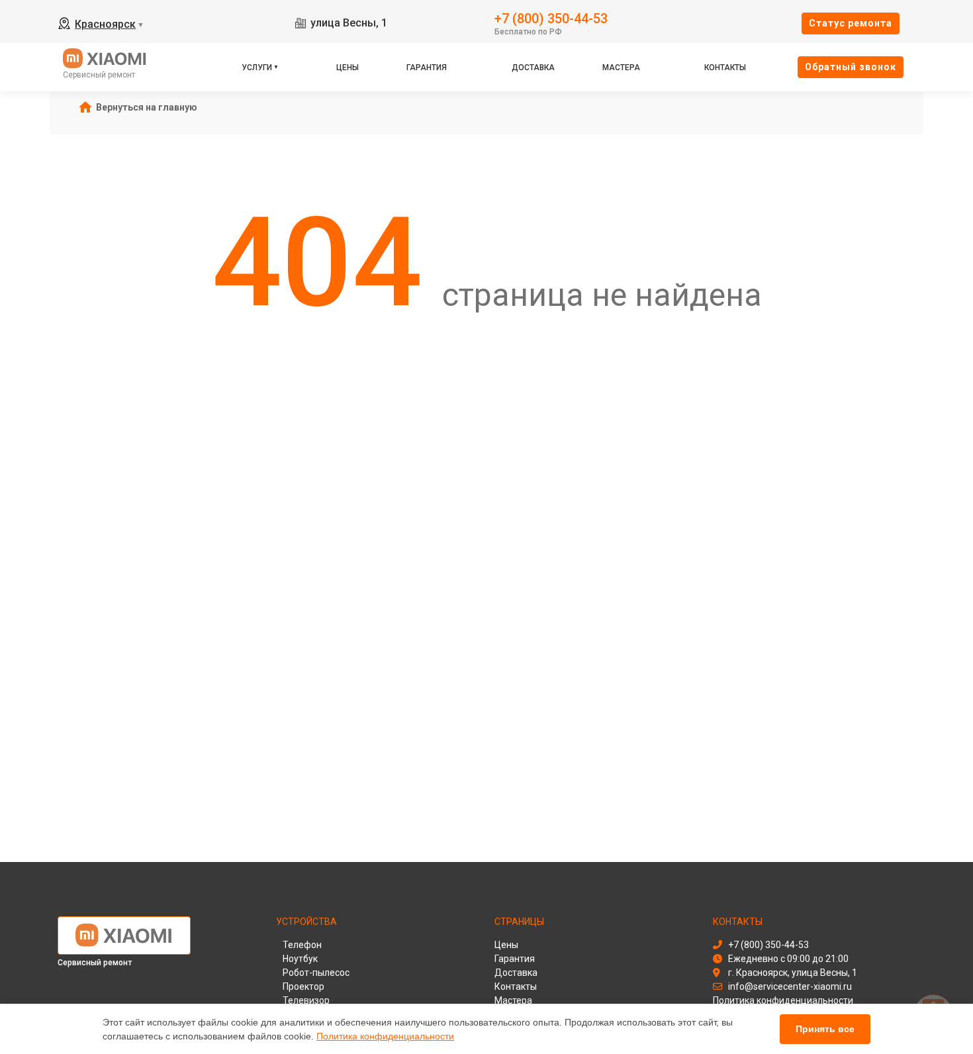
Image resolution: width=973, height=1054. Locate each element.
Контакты (725, 67)
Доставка (533, 67)
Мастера (621, 67)
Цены (347, 67)
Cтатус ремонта (850, 23)
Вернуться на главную (146, 107)
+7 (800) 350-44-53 (551, 17)
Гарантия (426, 67)
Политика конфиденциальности (385, 1036)
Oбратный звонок (850, 67)
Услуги (257, 67)
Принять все (825, 1029)
